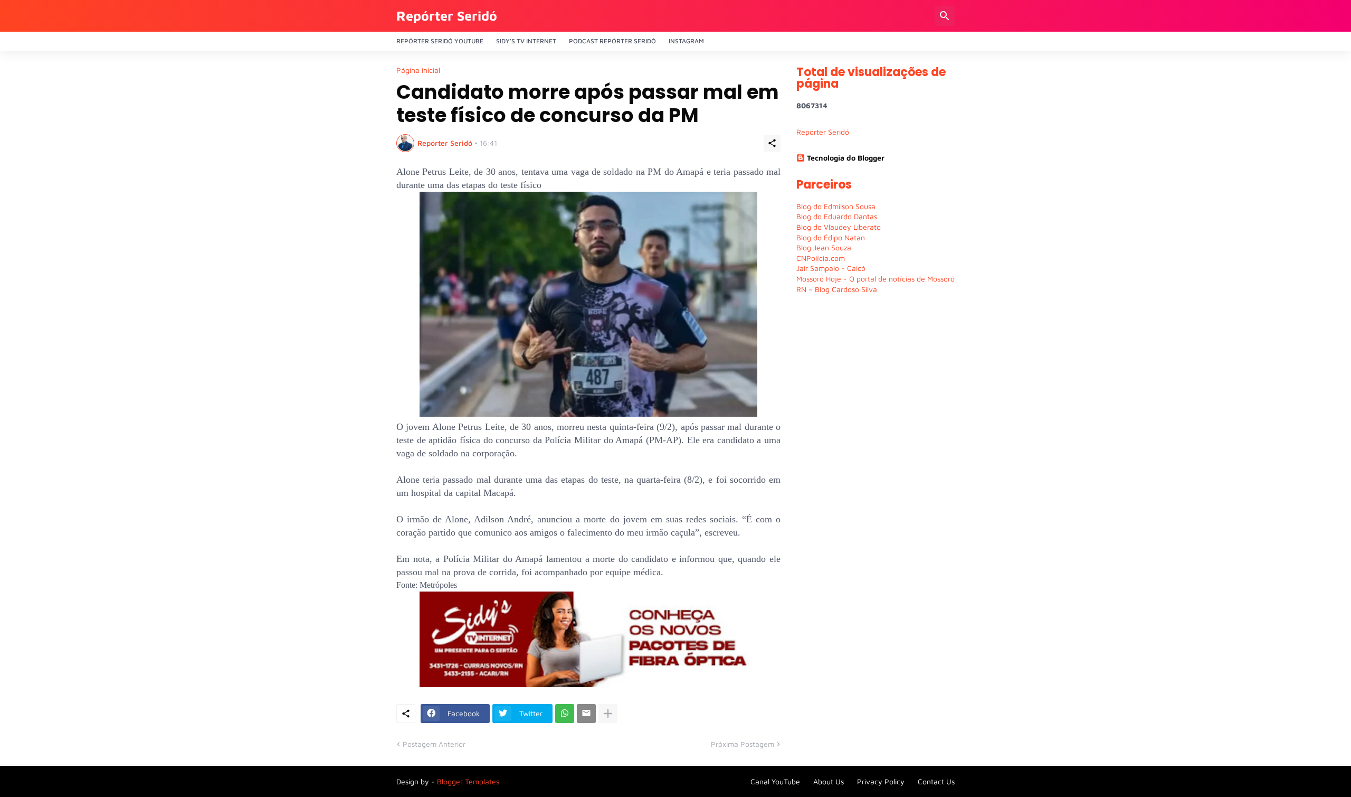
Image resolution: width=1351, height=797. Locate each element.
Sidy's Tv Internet (526, 41)
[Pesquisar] (945, 16)
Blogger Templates (468, 781)
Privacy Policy (881, 781)
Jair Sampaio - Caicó (830, 268)
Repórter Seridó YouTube (439, 41)
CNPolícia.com (820, 258)
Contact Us (936, 781)
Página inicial (418, 70)
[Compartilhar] (772, 143)
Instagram (686, 41)
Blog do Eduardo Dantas (836, 216)
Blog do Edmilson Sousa (836, 206)
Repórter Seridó (446, 15)
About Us (828, 781)
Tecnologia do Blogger (845, 157)
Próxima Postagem (742, 743)
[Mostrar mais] (607, 713)
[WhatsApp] (564, 713)
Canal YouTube (775, 781)
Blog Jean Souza (823, 247)
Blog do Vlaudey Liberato (838, 226)
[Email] (586, 713)
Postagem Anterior (434, 743)
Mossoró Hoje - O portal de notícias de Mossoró (875, 278)
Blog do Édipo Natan (830, 237)
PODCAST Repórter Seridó (612, 41)
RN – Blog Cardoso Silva (836, 289)
